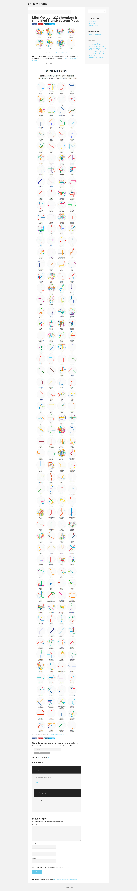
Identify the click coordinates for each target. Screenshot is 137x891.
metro (49, 757)
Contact (61, 886)
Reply (37, 782)
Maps (39, 757)
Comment (35, 824)
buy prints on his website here (57, 735)
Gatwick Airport (92, 23)
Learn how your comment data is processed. (65, 879)
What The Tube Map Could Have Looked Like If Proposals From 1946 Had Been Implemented (97, 48)
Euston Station (92, 21)
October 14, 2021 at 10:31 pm (43, 793)
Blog (57, 886)
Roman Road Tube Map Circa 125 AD (97, 51)
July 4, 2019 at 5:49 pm (38, 770)
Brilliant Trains (37, 3)
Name (34, 843)
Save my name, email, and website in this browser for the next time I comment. (50, 867)
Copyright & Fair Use (76, 886)
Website (34, 858)
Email (33, 851)
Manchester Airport (93, 25)
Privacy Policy (67, 886)
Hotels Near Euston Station (95, 34)
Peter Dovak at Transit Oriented (58, 53)
